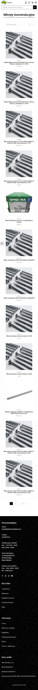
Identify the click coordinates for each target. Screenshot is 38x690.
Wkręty (19, 60)
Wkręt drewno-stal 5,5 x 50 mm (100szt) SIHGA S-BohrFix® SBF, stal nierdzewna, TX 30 (19, 181)
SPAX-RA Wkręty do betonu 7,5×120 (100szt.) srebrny (19, 221)
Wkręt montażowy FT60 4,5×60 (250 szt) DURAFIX (19, 260)
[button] (26, 2)
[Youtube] (12, 576)
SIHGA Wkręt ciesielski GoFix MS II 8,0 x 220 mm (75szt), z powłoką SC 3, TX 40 (19, 63)
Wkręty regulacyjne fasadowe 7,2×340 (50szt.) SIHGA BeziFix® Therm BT (19, 412)
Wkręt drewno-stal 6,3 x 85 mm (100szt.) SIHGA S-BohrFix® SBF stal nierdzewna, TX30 (19, 491)
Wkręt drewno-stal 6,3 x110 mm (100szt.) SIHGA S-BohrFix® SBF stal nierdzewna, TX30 (19, 452)
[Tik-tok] (9, 576)
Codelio (24, 685)
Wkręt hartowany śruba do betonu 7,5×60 (19, 336)
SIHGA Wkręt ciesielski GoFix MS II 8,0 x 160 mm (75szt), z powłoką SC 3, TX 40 (19, 102)
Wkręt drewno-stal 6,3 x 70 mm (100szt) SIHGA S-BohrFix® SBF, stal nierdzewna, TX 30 (19, 142)
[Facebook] (2, 576)
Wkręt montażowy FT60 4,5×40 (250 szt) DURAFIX (19, 298)
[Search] (35, 7)
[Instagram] (5, 576)
